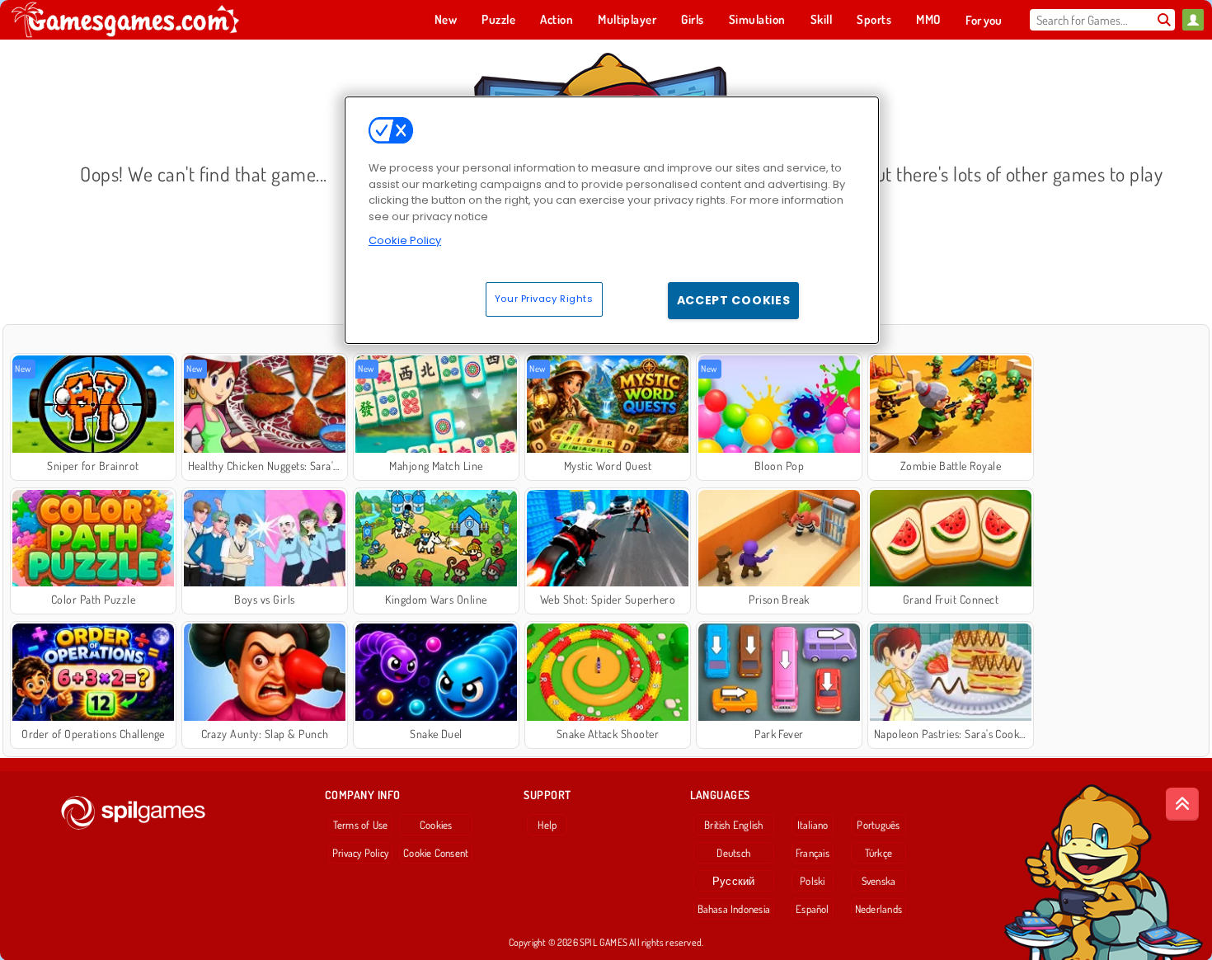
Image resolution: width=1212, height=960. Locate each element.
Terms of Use (360, 824)
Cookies (436, 824)
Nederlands (878, 908)
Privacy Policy (360, 852)
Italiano (813, 824)
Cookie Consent (435, 852)
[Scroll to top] (1182, 804)
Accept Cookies (734, 300)
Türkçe (878, 852)
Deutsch (733, 852)
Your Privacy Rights (544, 298)
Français (812, 852)
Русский (733, 880)
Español (812, 908)
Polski (812, 880)
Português (878, 824)
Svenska (879, 880)
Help (547, 824)
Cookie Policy (405, 240)
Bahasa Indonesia (734, 908)
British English (733, 824)
